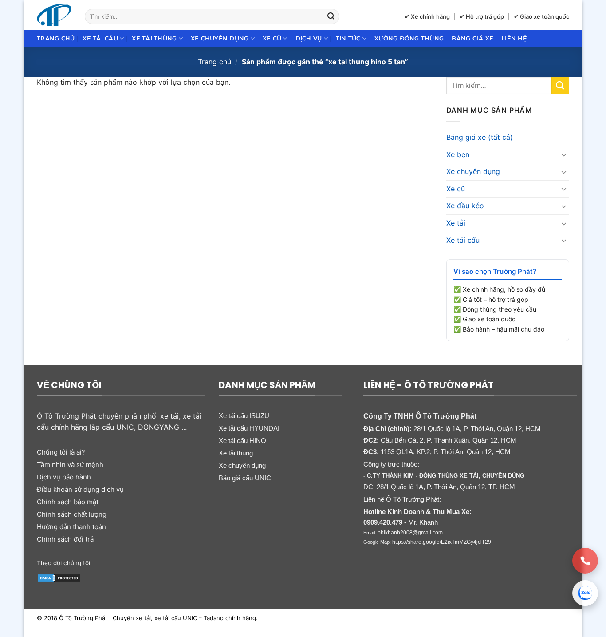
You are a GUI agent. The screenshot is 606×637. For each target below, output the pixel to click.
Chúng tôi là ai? (61, 452)
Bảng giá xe (472, 38)
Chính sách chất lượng (71, 514)
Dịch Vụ (308, 38)
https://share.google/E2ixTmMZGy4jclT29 (441, 542)
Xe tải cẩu (100, 38)
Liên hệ (514, 38)
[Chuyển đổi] (564, 154)
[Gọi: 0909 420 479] (585, 561)
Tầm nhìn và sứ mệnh (70, 464)
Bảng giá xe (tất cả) (479, 137)
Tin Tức (348, 38)
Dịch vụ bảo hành (64, 477)
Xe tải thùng (154, 38)
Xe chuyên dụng (220, 38)
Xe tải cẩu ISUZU (244, 415)
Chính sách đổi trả (65, 539)
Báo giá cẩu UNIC (245, 478)
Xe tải (455, 222)
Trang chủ (56, 38)
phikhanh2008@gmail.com (410, 533)
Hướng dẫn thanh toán (71, 526)
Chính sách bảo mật (67, 502)
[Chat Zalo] (585, 593)
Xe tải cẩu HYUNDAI (249, 428)
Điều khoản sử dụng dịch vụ (80, 489)
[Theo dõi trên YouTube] (166, 562)
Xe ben (457, 154)
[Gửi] (331, 16)
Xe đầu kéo (465, 205)
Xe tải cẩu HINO (242, 440)
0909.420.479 (382, 522)
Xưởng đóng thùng (409, 38)
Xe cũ (272, 38)
